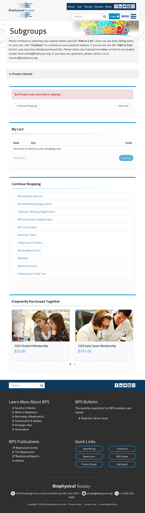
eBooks (19, 460)
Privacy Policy (75, 504)
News (108, 6)
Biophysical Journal (27, 448)
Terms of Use (90, 504)
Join (79, 6)
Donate (98, 6)
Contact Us (122, 448)
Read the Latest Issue (94, 418)
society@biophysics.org (23, 58)
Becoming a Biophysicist (29, 416)
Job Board (122, 464)
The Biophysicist (25, 452)
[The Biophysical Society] (22, 10)
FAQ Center (122, 456)
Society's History (25, 408)
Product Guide (89, 464)
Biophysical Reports (27, 456)
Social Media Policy (108, 504)
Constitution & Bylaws (28, 421)
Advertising (89, 448)
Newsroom (89, 456)
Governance (22, 429)
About (71, 6)
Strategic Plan (23, 425)
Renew (88, 6)
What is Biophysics (26, 412)
